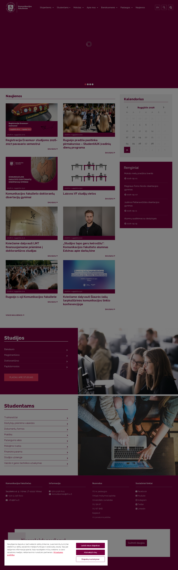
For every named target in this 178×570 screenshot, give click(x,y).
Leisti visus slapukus (90, 546)
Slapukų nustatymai (90, 559)
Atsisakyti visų (90, 552)
